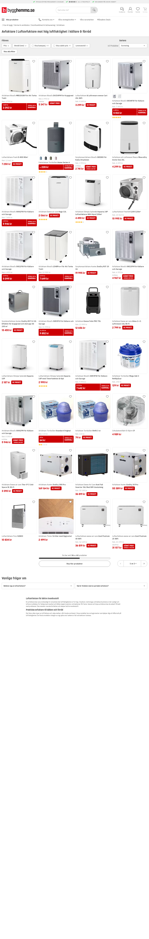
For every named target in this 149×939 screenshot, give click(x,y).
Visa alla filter (9, 51)
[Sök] (94, 10)
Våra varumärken (87, 20)
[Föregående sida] (120, 564)
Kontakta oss (47, 20)
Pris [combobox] (5, 46)
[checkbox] (40, 45)
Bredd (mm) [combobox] (19, 46)
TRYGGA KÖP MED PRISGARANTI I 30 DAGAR (50, 2)
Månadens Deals (103, 20)
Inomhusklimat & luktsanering (43, 25)
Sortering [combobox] (125, 46)
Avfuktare (60, 25)
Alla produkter (12, 20)
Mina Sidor (130, 12)
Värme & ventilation (22, 25)
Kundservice (122, 12)
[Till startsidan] (18, 10)
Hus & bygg (7, 25)
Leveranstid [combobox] (81, 46)
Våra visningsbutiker (66, 20)
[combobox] (132, 564)
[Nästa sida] (144, 564)
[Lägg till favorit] (33, 61)
